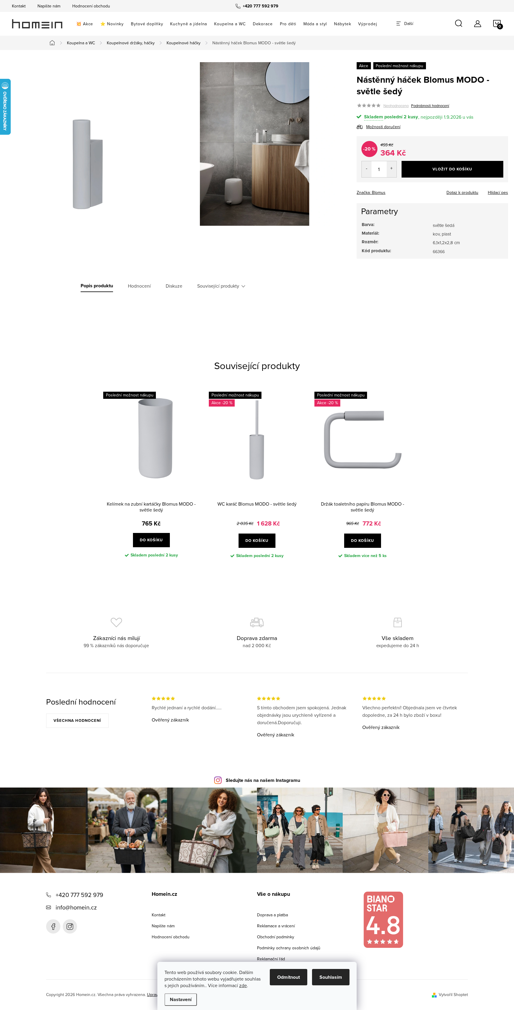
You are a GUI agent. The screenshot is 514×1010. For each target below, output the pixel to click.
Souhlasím (330, 977)
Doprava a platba (272, 915)
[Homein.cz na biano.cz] (383, 919)
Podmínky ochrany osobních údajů (288, 948)
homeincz (70, 926)
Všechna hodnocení (77, 720)
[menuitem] (85, 24)
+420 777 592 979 (79, 894)
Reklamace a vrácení (276, 926)
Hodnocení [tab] (139, 286)
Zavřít (389, 190)
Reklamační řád (271, 959)
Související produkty (218, 286)
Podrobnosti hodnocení (430, 105)
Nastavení (181, 999)
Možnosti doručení (383, 127)
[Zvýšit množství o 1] (392, 169)
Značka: (371, 192)
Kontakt (19, 6)
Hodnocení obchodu (91, 6)
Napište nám (48, 6)
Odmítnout (288, 977)
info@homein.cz (76, 907)
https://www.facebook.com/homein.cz (53, 926)
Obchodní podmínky (275, 937)
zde (243, 985)
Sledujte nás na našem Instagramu (263, 780)
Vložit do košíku (452, 169)
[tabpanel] (151, 480)
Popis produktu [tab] (97, 286)
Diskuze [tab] (174, 286)
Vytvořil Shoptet (453, 995)
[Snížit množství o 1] (367, 169)
